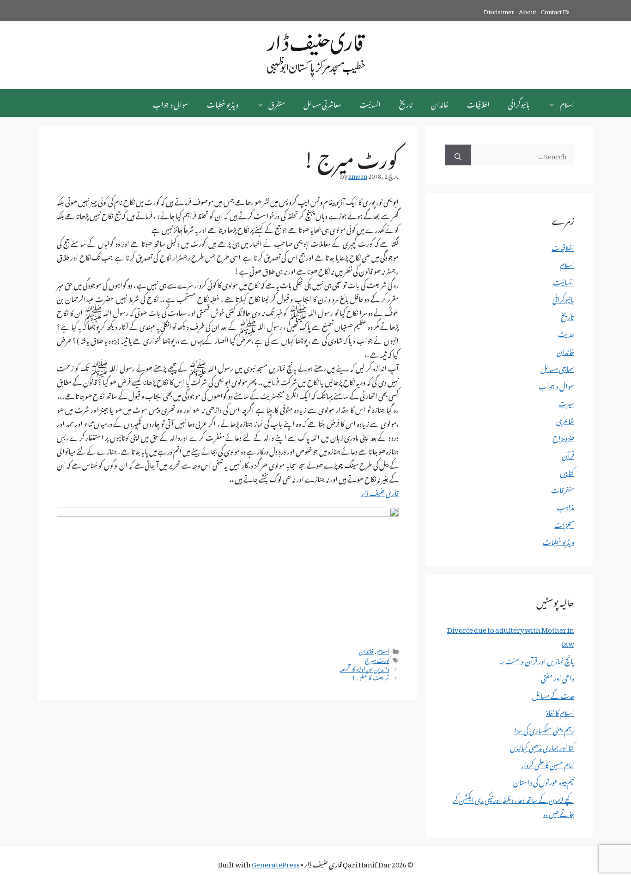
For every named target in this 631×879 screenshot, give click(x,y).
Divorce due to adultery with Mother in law (510, 635)
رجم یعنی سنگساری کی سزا (544, 729)
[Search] (458, 155)
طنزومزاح (563, 436)
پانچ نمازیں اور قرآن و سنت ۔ (537, 659)
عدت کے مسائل (553, 694)
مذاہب (565, 506)
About (527, 10)
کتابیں (567, 471)
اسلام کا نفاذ (560, 711)
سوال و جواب (170, 103)
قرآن (568, 454)
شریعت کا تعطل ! (370, 676)
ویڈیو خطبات (222, 103)
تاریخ (406, 103)
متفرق (276, 103)
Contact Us (555, 10)
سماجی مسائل (557, 367)
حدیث (566, 332)
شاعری (565, 419)
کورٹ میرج (377, 659)
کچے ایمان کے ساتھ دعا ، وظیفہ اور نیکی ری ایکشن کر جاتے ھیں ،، (513, 805)
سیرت (566, 402)
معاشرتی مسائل (322, 103)
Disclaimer (499, 10)
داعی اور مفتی (557, 676)
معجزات (564, 523)
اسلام (567, 103)
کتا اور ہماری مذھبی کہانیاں (542, 746)
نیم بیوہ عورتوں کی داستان (543, 780)
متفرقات (562, 488)
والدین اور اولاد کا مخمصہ (364, 668)
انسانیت (370, 103)
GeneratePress (276, 863)
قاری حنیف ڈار (380, 491)
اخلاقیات (478, 103)
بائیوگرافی (519, 103)
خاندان (440, 103)
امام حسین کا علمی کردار (547, 763)
